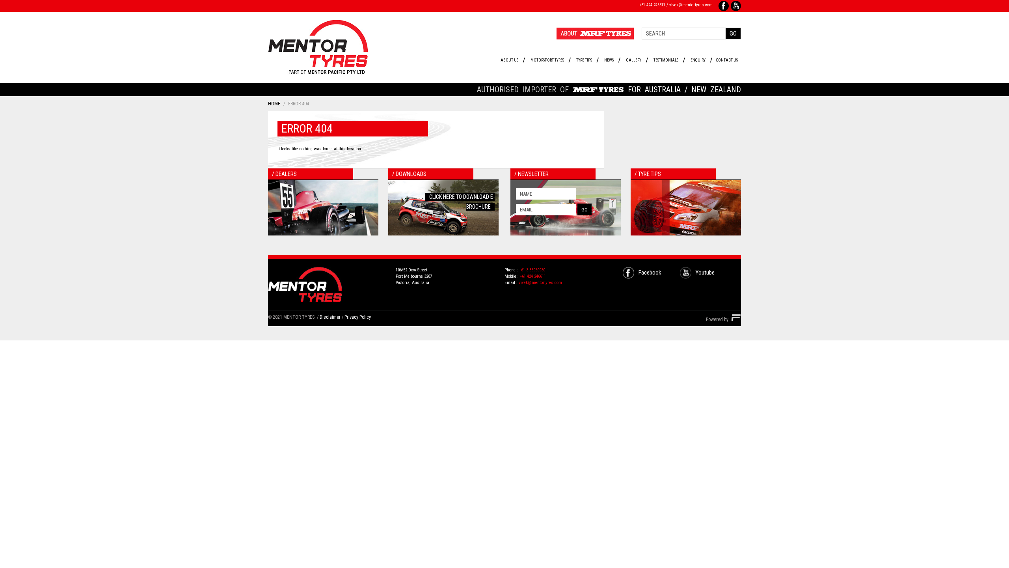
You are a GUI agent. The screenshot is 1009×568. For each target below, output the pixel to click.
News (609, 60)
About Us (509, 60)
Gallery (633, 60)
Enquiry (698, 60)
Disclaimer (330, 317)
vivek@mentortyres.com (691, 4)
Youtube (705, 272)
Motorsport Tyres (547, 60)
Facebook (650, 272)
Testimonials (665, 60)
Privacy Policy (357, 317)
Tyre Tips (584, 60)
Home (274, 103)
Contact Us (727, 60)
